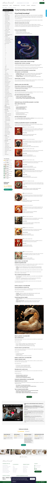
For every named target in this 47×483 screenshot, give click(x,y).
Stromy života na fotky (7, 108)
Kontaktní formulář (38, 471)
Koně (5, 67)
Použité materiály (15, 469)
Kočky (5, 66)
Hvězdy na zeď (7, 90)
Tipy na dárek (6, 109)
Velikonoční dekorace (7, 86)
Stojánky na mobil (7, 104)
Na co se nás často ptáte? (6, 472)
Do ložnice (6, 33)
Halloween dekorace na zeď (8, 94)
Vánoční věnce (7, 89)
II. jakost (6, 142)
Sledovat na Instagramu (24, 456)
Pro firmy (6, 135)
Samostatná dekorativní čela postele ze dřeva (8, 35)
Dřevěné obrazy (7, 77)
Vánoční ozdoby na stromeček (8, 96)
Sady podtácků (7, 116)
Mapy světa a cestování (8, 81)
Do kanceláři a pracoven (8, 139)
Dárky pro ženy (25, 470)
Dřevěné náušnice (7, 123)
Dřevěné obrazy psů (25, 467)
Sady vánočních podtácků (8, 93)
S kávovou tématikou (7, 119)
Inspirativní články (15, 468)
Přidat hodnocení (6, 189)
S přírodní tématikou (7, 120)
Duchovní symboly (7, 22)
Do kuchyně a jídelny (7, 40)
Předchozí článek (29, 396)
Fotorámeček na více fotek (8, 150)
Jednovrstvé (6, 21)
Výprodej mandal (7, 143)
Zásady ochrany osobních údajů (6, 466)
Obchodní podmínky (5, 465)
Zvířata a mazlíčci (7, 43)
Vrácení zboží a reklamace (6, 467)
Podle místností (7, 30)
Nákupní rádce (14, 470)
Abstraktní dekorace (7, 82)
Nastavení (14, 481)
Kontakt (14, 467)
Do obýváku (6, 36)
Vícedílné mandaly (7, 19)
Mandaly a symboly (7, 15)
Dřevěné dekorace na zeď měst (9, 39)
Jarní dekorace (7, 85)
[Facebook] (34, 468)
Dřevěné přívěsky (7, 124)
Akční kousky (6, 140)
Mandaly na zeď (25, 469)
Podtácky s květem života (8, 113)
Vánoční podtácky (7, 92)
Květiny (6, 70)
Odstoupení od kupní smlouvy (6, 471)
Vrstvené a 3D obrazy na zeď (8, 78)
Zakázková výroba (7, 136)
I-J (5, 54)
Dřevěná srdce (6, 154)
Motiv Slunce (6, 73)
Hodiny (5, 105)
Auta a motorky (7, 100)
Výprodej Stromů (7, 146)
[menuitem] (6, 5)
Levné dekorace (7, 101)
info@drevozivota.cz (38, 465)
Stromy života (6, 14)
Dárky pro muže (7, 128)
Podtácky (6, 112)
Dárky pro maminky (7, 131)
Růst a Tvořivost (7, 26)
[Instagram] (36, 468)
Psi (5, 44)
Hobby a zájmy (6, 97)
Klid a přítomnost (7, 25)
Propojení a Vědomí (7, 29)
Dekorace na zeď (7, 11)
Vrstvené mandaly (7, 18)
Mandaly (6, 151)
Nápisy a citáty (6, 74)
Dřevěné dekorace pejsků (8, 147)
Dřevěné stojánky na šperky (8, 127)
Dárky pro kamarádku (7, 132)
